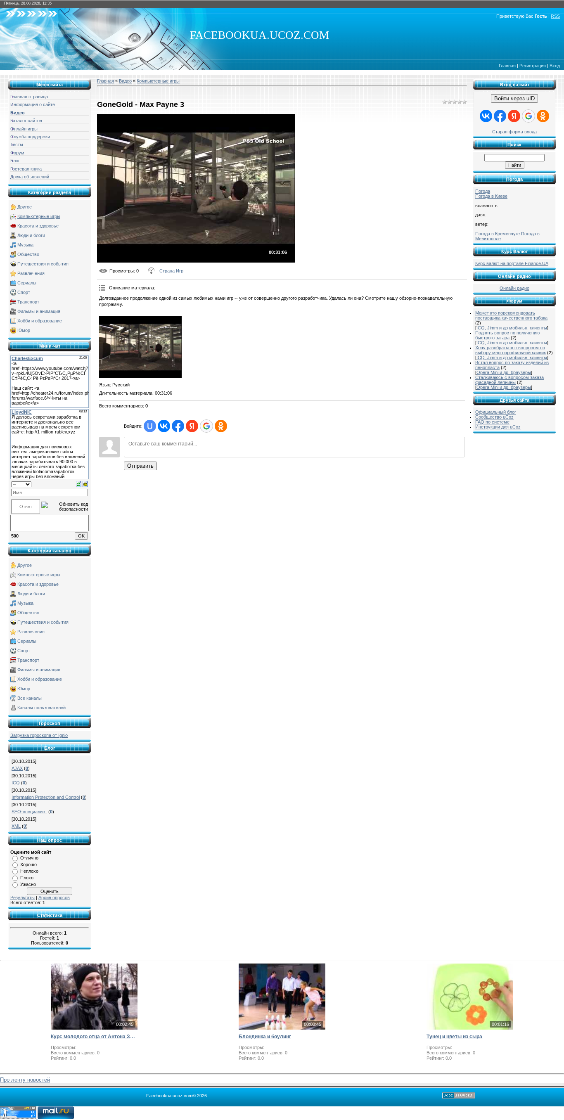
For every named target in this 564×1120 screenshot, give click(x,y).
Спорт (23, 292)
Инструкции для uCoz (498, 426)
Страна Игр (171, 270)
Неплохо (29, 871)
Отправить (140, 466)
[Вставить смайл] (85, 483)
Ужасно (28, 884)
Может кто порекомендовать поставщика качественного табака (511, 315)
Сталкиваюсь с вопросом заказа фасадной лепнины (509, 380)
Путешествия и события (43, 263)
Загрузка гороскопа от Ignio (39, 735)
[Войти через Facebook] (178, 426)
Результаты (22, 897)
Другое (24, 206)
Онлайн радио (514, 288)
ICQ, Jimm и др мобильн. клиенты (511, 327)
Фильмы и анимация (38, 311)
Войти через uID (514, 98)
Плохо (26, 877)
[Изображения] (140, 347)
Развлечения (31, 273)
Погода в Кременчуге (497, 233)
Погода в (491, 196)
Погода (482, 191)
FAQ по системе (492, 421)
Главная (507, 65)
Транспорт (28, 301)
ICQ (16, 782)
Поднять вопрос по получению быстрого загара (507, 335)
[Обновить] (78, 483)
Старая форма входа (514, 131)
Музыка (25, 244)
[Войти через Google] (206, 426)
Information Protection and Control (46, 797)
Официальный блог (495, 412)
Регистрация (532, 65)
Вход (555, 65)
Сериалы (26, 282)
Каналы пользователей (41, 707)
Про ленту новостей (25, 1080)
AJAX (17, 768)
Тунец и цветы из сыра (454, 1036)
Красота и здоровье (38, 225)
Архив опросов (54, 897)
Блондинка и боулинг (265, 1036)
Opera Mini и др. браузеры (503, 372)
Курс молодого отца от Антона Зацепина (94, 1036)
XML (16, 826)
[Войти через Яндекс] (192, 426)
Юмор (23, 330)
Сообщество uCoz (494, 416)
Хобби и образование (39, 320)
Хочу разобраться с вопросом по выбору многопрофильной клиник (510, 350)
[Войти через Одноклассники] (221, 426)
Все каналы (29, 698)
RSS (555, 16)
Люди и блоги (31, 235)
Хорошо (28, 864)
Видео (125, 80)
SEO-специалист (29, 811)
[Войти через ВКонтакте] (164, 426)
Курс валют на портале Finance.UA (511, 263)
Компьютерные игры (38, 216)
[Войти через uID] (150, 426)
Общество (28, 254)
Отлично (29, 857)
